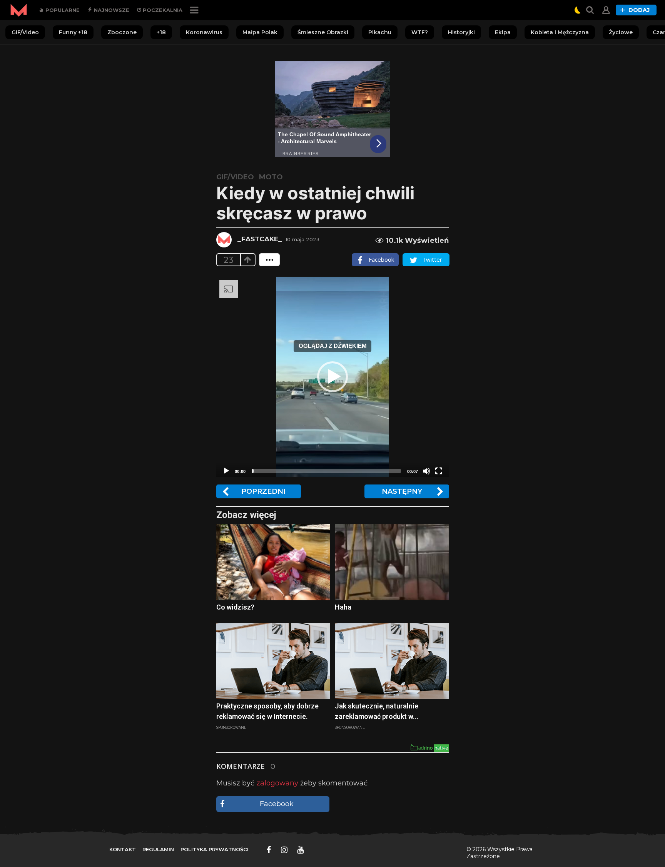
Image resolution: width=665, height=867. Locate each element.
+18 (161, 32)
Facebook (277, 804)
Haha (343, 607)
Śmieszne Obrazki (322, 32)
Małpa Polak (259, 32)
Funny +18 (73, 32)
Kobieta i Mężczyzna (560, 32)
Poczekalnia (161, 10)
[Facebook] (269, 850)
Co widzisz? (235, 607)
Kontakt (122, 849)
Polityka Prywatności (214, 849)
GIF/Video (25, 32)
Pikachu (379, 32)
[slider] (326, 471)
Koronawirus (204, 32)
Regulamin (158, 849)
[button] (332, 376)
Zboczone (122, 32)
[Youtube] (300, 850)
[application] (332, 377)
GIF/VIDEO (235, 177)
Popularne (62, 10)
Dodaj (639, 10)
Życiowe (621, 32)
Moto (271, 177)
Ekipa (503, 32)
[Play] (226, 471)
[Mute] (426, 471)
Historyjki (461, 32)
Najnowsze (110, 10)
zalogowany (277, 783)
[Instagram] (284, 850)
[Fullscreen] (439, 471)
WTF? (419, 32)
